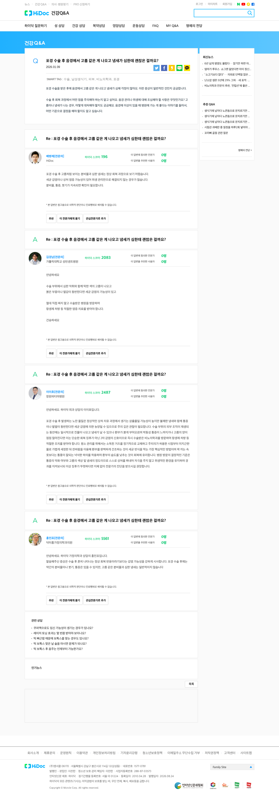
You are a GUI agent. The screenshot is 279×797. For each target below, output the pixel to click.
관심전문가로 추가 (96, 218)
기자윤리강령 (129, 753)
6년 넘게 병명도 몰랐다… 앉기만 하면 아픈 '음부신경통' (228, 63)
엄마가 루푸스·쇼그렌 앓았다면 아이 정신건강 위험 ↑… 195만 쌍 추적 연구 (228, 69)
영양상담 (119, 26)
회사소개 (33, 753)
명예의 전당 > (245, 150)
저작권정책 (212, 753)
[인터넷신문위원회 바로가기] (190, 787)
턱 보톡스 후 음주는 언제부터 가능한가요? (58, 649)
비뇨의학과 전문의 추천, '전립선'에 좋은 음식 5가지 (228, 86)
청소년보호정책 (152, 753)
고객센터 (229, 753)
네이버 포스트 (238, 4)
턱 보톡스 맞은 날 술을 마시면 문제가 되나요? (60, 644)
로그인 (199, 4)
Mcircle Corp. (70, 788)
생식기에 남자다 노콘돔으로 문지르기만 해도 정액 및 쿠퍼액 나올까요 (228, 111)
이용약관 (82, 753)
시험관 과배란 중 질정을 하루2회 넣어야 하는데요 (228, 127)
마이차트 (213, 4)
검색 (250, 13)
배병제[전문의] (55, 156)
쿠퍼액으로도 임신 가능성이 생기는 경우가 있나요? (63, 628)
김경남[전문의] (55, 257)
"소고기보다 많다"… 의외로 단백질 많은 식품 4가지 (228, 74)
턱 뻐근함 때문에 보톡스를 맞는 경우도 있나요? (61, 638)
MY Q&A (172, 26)
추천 (51, 218)
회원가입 (227, 4)
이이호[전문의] (55, 392)
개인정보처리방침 (104, 753)
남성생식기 (79, 79)
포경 (116, 79)
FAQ (155, 26)
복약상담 (99, 26)
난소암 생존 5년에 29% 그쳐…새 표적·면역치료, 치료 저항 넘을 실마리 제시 (228, 80)
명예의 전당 (194, 26)
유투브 (243, 4)
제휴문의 (49, 753)
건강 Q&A (40, 4)
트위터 (156, 68)
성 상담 (59, 26)
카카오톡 (187, 68)
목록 (191, 684)
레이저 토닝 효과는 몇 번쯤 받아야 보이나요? (60, 633)
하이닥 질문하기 (36, 26)
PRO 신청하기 (81, 4)
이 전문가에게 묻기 (70, 218)
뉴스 (27, 4)
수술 (67, 79)
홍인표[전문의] (55, 538)
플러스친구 (248, 4)
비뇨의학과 (104, 79)
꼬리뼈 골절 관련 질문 (216, 133)
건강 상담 (78, 26)
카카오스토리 (172, 68)
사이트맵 (246, 753)
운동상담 (139, 26)
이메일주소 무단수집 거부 (183, 753)
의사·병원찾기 (59, 4)
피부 (91, 79)
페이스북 (253, 4)
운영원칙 (65, 753)
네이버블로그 (179, 68)
